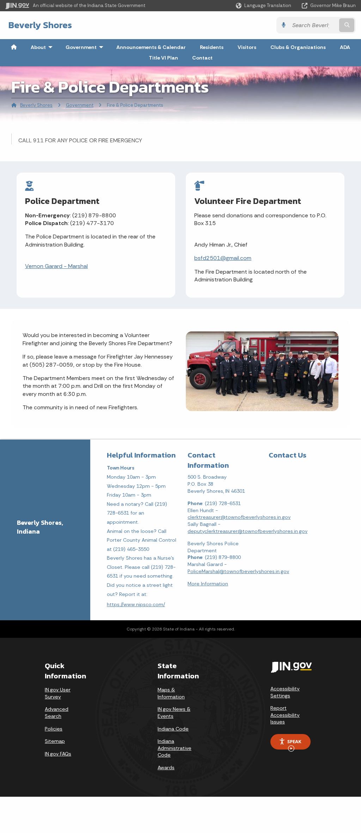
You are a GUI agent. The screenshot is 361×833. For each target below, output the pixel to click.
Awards (166, 767)
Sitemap (55, 741)
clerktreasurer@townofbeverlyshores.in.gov (239, 517)
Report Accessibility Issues (285, 715)
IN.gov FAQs (58, 754)
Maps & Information (171, 693)
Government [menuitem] (86, 47)
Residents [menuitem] (212, 47)
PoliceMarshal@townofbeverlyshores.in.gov (238, 571)
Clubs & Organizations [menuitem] (298, 47)
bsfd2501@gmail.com (222, 258)
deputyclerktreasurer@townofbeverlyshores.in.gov (247, 531)
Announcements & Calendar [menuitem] (151, 47)
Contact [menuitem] (202, 58)
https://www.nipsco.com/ (136, 604)
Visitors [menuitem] (247, 47)
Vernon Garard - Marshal (56, 266)
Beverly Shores (40, 25)
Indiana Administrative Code (174, 748)
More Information (208, 583)
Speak (294, 741)
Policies (53, 729)
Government (79, 105)
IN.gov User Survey (58, 693)
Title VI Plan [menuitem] (163, 58)
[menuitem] (14, 47)
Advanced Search (56, 712)
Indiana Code (173, 729)
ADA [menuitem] (345, 47)
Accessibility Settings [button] (285, 692)
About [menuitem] (43, 47)
